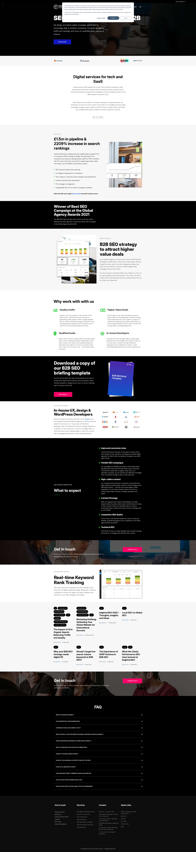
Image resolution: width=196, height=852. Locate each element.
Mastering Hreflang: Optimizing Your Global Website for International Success (86, 625)
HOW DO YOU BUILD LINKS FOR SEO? (67, 754)
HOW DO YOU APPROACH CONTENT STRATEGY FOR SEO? (73, 760)
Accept (113, 18)
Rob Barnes (58, 642)
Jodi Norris (126, 620)
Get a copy (62, 394)
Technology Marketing (60, 621)
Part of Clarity (180, 1)
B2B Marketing (62, 608)
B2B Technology (59, 611)
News (124, 647)
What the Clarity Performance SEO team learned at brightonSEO (131, 655)
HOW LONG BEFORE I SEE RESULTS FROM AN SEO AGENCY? (73, 741)
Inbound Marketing (82, 615)
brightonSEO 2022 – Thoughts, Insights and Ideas (109, 615)
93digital (87, 419)
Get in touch (76, 193)
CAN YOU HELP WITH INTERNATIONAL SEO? (69, 780)
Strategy (57, 618)
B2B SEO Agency (81, 819)
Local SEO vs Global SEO (132, 614)
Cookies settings (101, 18)
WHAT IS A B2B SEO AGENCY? (65, 715)
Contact (134, 7)
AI (55, 608)
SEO (68, 615)
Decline (125, 18)
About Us (123, 816)
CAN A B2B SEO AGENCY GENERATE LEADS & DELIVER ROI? (73, 773)
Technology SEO (81, 827)
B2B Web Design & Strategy (85, 822)
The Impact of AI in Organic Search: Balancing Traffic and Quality (63, 633)
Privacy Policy (125, 824)
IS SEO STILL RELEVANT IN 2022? (66, 767)
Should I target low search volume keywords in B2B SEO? (85, 655)
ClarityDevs (103, 622)
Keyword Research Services (85, 824)
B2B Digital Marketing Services (86, 811)
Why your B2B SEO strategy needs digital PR (63, 654)
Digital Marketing (59, 615)
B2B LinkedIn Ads (82, 817)
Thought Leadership (60, 625)
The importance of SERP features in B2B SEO (108, 654)
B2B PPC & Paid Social (83, 814)
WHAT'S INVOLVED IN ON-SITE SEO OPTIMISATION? (71, 747)
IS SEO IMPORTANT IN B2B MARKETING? (68, 721)
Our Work (123, 821)
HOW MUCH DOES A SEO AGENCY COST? (68, 728)
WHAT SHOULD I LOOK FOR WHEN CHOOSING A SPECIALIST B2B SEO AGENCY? (80, 734)
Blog (122, 826)
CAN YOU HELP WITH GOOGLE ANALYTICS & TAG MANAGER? (74, 786)
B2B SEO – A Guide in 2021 (106, 811)
